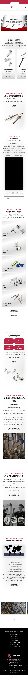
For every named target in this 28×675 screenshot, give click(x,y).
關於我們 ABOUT (14, 634)
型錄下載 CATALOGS (14, 644)
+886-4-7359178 (14, 662)
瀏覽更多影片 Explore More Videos (14, 198)
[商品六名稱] (11, 25)
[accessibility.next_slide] (17, 619)
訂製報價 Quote (9, 73)
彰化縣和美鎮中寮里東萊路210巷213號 (14, 666)
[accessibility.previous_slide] (11, 619)
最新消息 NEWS (14, 636)
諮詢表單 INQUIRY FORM (14, 646)
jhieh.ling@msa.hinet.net (14, 663)
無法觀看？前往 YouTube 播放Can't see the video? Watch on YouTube (14, 193)
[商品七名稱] (16, 25)
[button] (1, 7)
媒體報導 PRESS (14, 638)
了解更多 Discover (8, 76)
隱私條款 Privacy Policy (14, 672)
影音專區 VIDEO (14, 640)
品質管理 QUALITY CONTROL (14, 642)
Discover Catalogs (14, 2)
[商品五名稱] (5, 25)
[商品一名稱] (22, 25)
